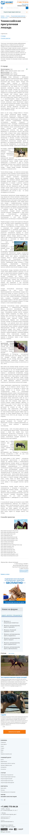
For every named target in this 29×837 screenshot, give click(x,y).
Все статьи (11, 653)
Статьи (3, 772)
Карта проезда (25, 4)
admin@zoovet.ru (5, 818)
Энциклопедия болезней (6, 778)
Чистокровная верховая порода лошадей (14, 677)
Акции (2, 746)
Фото (2, 752)
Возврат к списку (5, 574)
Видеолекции (4, 761)
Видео (2, 750)
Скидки (2, 748)
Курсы (2, 759)
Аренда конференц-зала (6, 765)
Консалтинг (3, 769)
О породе (3, 36)
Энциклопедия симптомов (7, 780)
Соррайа (3, 715)
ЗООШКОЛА (3, 767)
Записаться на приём (14, 731)
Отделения (3, 742)
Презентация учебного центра (8, 763)
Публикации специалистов (7, 774)
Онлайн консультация (9, 796)
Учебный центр (6, 757)
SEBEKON (10, 825)
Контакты (4, 786)
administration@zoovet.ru (7, 821)
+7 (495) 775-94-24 (22, 2)
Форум (3, 794)
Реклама (3, 790)
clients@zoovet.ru (23, 571)
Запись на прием (23, 570)
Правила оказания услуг (6, 754)
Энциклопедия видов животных (12, 12)
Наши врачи (4, 744)
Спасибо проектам (5, 38)
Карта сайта (3, 788)
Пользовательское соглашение (8, 792)
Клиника (4, 740)
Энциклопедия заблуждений (7, 782)
